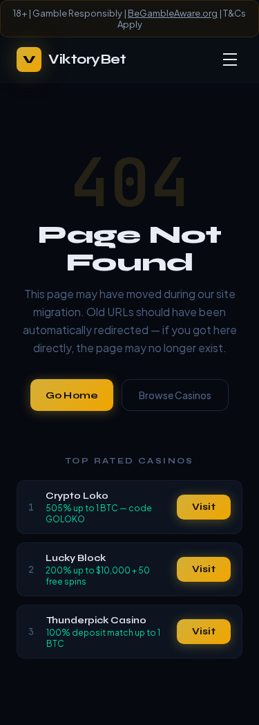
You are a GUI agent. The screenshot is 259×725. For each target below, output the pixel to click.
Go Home (72, 395)
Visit (203, 507)
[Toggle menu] (230, 59)
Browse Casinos (175, 395)
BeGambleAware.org (173, 13)
